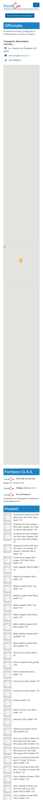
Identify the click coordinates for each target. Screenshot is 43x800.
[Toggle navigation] (36, 5)
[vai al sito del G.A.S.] (9, 478)
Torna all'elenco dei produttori (20, 15)
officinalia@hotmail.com (19, 55)
